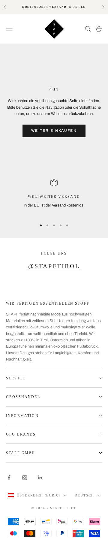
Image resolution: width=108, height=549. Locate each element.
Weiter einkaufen (54, 130)
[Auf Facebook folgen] (9, 478)
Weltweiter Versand (54, 197)
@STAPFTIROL (54, 266)
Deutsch (84, 495)
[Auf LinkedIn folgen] (40, 478)
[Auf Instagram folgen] (25, 478)
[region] (54, 197)
